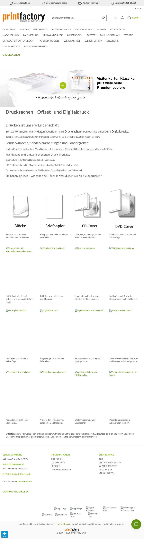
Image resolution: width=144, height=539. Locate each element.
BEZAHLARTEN (105, 470)
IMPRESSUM (56, 459)
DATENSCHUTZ (58, 463)
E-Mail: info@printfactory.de (17, 474)
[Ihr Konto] (122, 18)
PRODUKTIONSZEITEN (61, 470)
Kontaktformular (25, 482)
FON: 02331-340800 (13, 464)
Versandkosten (64, 524)
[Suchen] (103, 18)
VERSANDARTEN (106, 473)
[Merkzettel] (115, 18)
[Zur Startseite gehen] (24, 17)
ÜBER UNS (55, 466)
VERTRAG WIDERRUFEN (110, 463)
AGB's (101, 459)
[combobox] (75, 18)
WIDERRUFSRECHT (108, 466)
